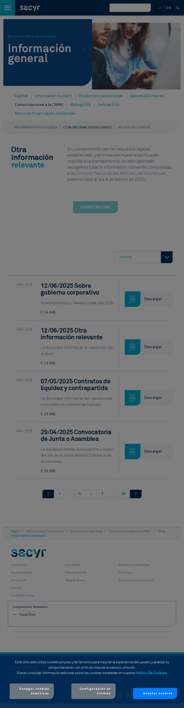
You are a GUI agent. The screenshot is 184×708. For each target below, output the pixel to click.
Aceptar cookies (158, 693)
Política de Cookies (151, 673)
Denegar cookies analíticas (34, 691)
